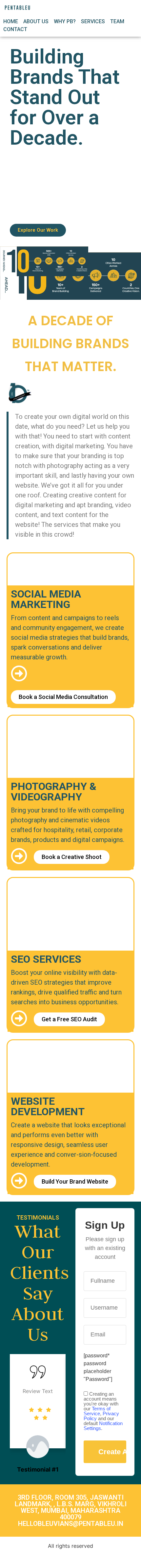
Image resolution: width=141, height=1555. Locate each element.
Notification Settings (103, 1426)
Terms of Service (97, 1411)
